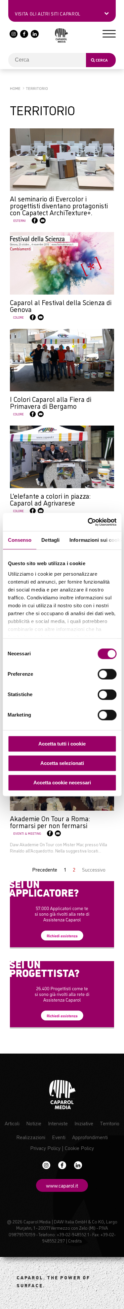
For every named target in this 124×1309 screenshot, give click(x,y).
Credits (75, 1240)
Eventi (58, 1136)
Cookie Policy (79, 1147)
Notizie (33, 1123)
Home (15, 88)
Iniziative (83, 1123)
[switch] (107, 674)
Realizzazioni (30, 1136)
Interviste (58, 1123)
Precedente (44, 869)
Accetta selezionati (62, 763)
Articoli (12, 1123)
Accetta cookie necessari (62, 782)
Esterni (19, 220)
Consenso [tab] (19, 540)
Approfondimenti (90, 1136)
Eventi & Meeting (27, 833)
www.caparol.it (62, 1185)
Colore (18, 317)
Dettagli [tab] (50, 540)
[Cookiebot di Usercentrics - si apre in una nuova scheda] (88, 522)
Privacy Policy (45, 1147)
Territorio (109, 1123)
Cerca (101, 60)
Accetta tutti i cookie (62, 743)
